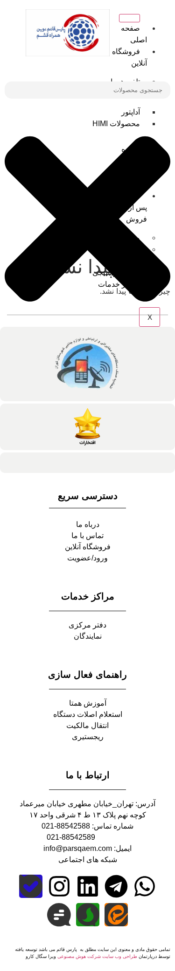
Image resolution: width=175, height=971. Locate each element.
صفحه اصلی (134, 34)
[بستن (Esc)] (31, 10)
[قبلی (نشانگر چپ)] (16, 485)
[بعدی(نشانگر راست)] (158, 485)
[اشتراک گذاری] (51, 10)
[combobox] (87, 90)
